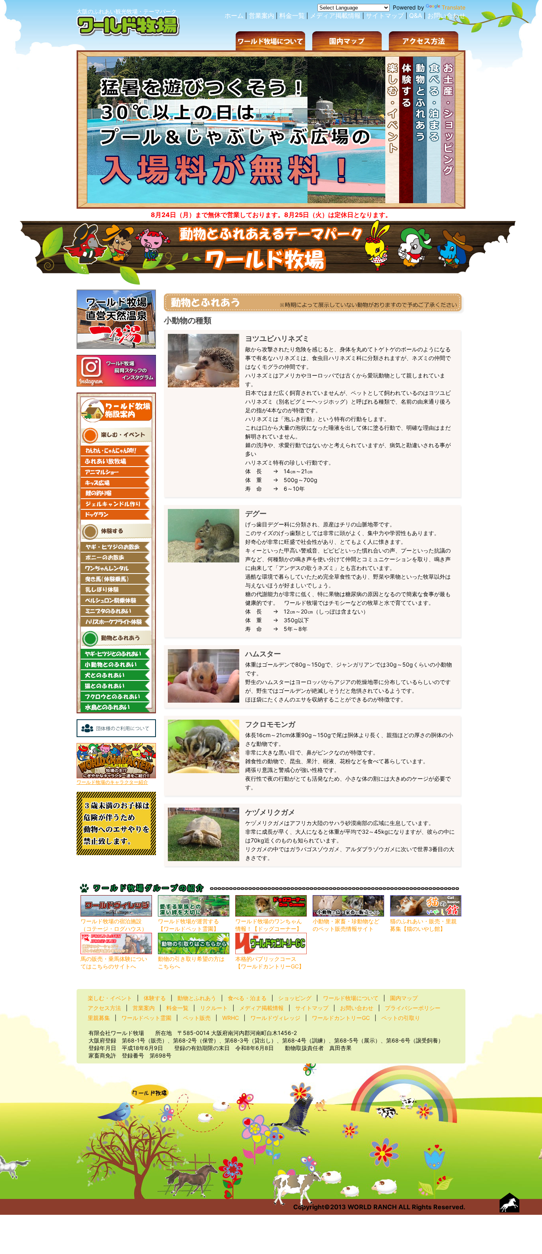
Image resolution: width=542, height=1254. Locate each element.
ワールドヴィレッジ (275, 1017)
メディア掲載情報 (335, 15)
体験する (155, 998)
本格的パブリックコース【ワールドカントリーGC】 (269, 962)
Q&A (415, 15)
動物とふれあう (196, 998)
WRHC (230, 1017)
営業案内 (261, 15)
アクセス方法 (104, 1007)
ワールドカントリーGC (341, 1017)
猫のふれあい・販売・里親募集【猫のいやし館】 (423, 925)
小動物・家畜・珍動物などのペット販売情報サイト (346, 925)
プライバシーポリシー (412, 1007)
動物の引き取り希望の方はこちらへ (191, 962)
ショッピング (294, 998)
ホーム (234, 15)
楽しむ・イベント (110, 998)
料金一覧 (292, 15)
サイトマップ (385, 15)
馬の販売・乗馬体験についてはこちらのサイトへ (114, 962)
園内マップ (404, 998)
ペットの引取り (400, 1017)
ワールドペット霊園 (146, 1017)
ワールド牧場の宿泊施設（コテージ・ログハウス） (114, 925)
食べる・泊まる (247, 998)
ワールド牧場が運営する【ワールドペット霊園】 (188, 925)
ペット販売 (197, 1017)
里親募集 (99, 1017)
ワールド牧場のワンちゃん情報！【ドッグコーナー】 (268, 925)
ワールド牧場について (351, 998)
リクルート (214, 1007)
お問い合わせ (446, 15)
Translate (453, 7)
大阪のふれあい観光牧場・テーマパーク (127, 11)
